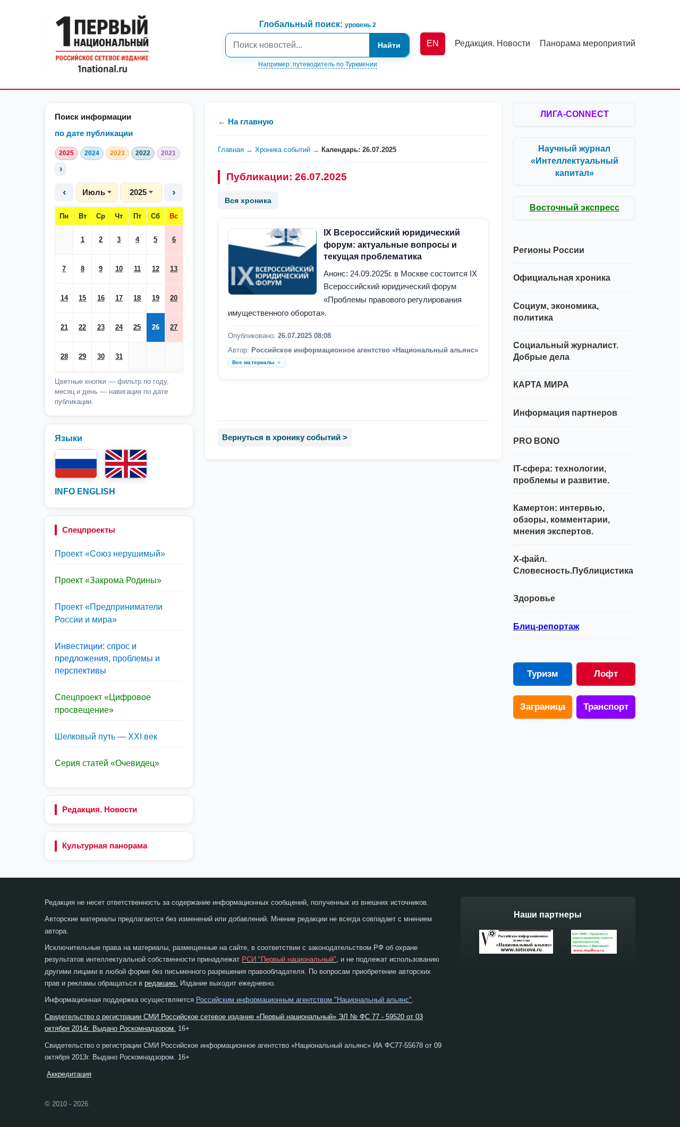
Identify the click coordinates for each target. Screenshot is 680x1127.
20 (173, 298)
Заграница (542, 707)
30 (101, 356)
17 (119, 298)
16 (101, 298)
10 (119, 269)
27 (173, 327)
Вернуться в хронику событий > (284, 437)
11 (137, 269)
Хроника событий (282, 150)
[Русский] (76, 463)
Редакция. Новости (99, 809)
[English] (126, 463)
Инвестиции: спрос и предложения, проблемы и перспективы (107, 658)
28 (64, 356)
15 (82, 298)
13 (173, 269)
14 (64, 298)
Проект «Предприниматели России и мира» (109, 613)
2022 (142, 153)
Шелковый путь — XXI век (106, 736)
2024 (91, 153)
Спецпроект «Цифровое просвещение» (103, 703)
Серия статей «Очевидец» (107, 763)
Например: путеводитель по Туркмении (317, 64)
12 (155, 269)
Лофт (606, 674)
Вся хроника (248, 200)
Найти (389, 45)
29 (82, 356)
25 (137, 327)
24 (119, 327)
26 (155, 327)
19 (155, 298)
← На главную (246, 121)
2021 (168, 153)
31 (119, 356)
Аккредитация (69, 1074)
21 (64, 327)
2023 (117, 153)
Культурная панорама (104, 845)
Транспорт (605, 707)
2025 (66, 153)
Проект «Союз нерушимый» (110, 553)
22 (82, 327)
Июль (93, 192)
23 (101, 327)
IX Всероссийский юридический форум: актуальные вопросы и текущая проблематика (392, 244)
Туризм (542, 674)
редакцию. (161, 983)
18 (137, 298)
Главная (231, 150)
